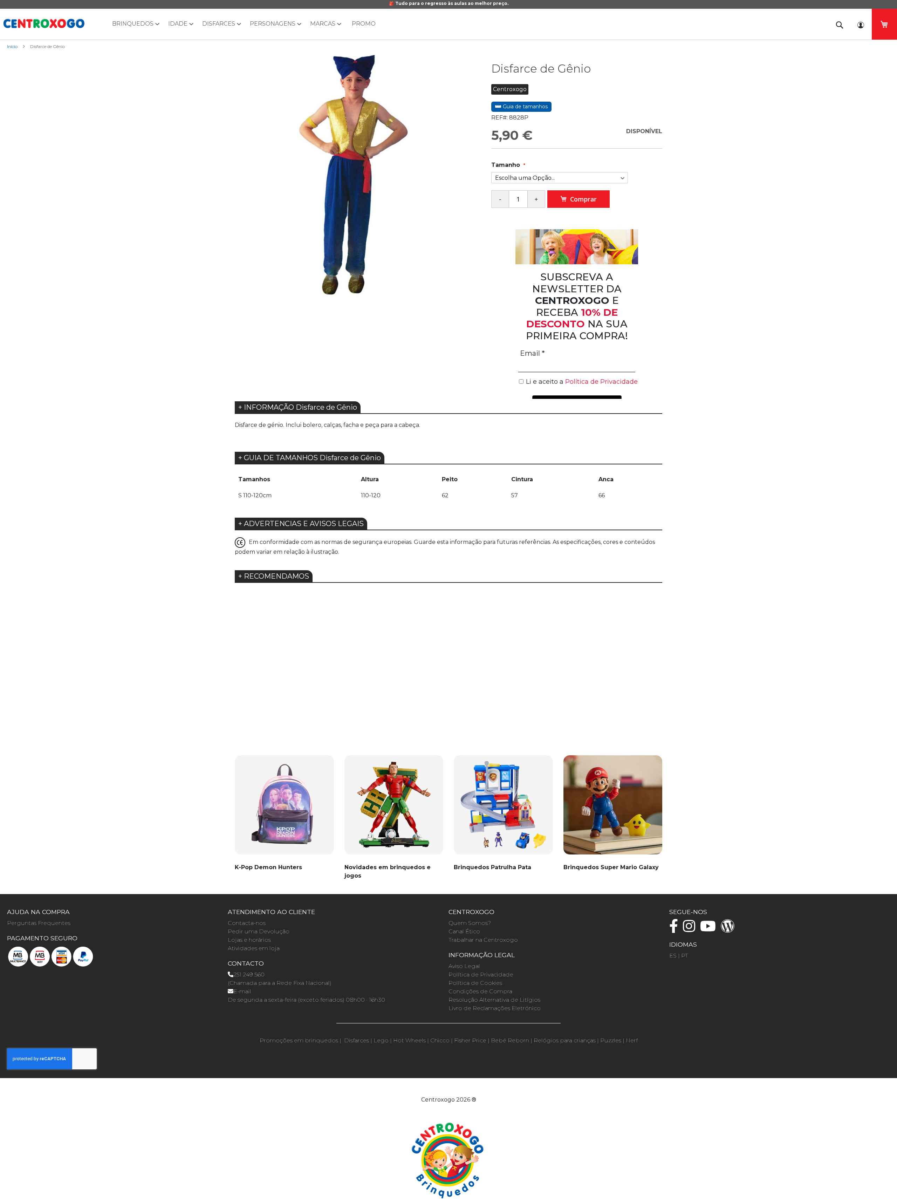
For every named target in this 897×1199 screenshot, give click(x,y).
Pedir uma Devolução (258, 931)
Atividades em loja (254, 948)
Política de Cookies (475, 983)
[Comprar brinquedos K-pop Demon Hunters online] (284, 808)
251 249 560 (249, 974)
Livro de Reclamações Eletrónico (494, 1008)
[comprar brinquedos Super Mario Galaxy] (613, 808)
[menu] (448, 24)
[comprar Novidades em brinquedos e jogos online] (394, 808)
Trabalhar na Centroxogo (483, 939)
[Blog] (729, 929)
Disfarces (356, 1040)
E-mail (242, 991)
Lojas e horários (249, 939)
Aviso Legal (464, 966)
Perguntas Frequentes (38, 923)
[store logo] (44, 23)
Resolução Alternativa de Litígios (494, 999)
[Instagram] (691, 929)
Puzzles (610, 1040)
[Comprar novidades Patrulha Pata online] (503, 808)
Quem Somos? (469, 923)
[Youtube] (709, 929)
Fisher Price (470, 1040)
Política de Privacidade (480, 974)
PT (684, 955)
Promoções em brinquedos (299, 1040)
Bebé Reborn (510, 1040)
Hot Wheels (409, 1040)
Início (12, 46)
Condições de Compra (480, 991)
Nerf (632, 1040)
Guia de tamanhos (524, 106)
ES (673, 955)
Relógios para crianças (565, 1040)
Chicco (440, 1040)
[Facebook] (675, 929)
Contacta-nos (247, 923)
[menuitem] (134, 24)
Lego (381, 1040)
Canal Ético (464, 931)
